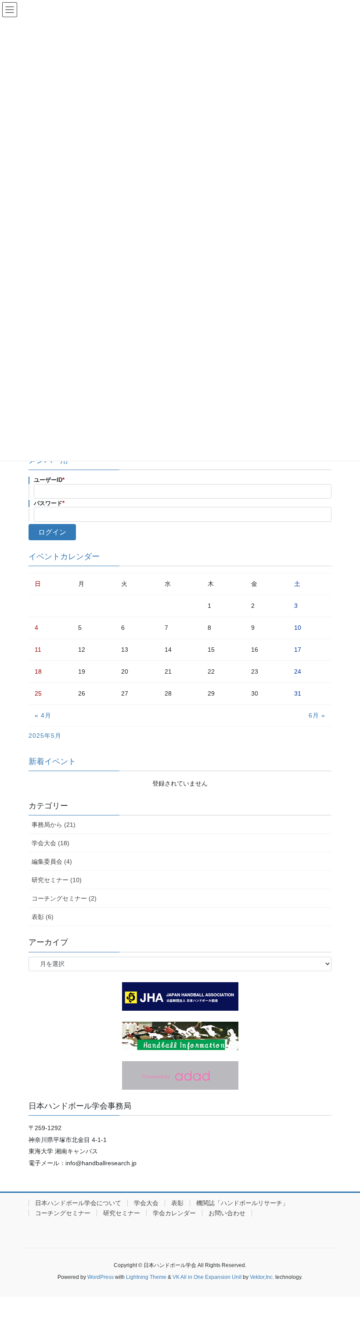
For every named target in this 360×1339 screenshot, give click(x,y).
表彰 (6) (43, 916)
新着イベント (52, 761)
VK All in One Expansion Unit (207, 1277)
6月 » (317, 715)
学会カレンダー (174, 1213)
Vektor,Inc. (262, 1277)
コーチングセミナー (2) (64, 898)
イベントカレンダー (64, 556)
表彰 (177, 1202)
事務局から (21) (54, 824)
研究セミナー (121, 1213)
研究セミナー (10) (57, 879)
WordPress (100, 1277)
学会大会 (146, 1202)
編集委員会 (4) (52, 861)
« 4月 (43, 715)
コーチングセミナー (62, 1213)
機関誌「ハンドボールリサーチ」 (242, 1202)
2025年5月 (45, 735)
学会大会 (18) (50, 843)
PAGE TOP (343, 1291)
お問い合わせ (227, 1213)
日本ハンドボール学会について (78, 1202)
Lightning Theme (146, 1277)
